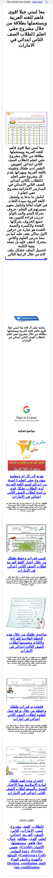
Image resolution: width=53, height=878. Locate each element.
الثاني (15, 831)
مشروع (16, 826)
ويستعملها (19, 843)
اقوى (33, 839)
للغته (26, 826)
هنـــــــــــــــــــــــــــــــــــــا (26, 258)
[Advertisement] (26, 82)
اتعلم (42, 839)
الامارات (27, 831)
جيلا (40, 843)
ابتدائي (16, 835)
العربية (28, 835)
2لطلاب (38, 826)
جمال (12, 839)
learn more (37, 2)
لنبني (39, 831)
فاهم (31, 843)
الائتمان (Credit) (32, 847)
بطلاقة (23, 839)
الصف (39, 835)
